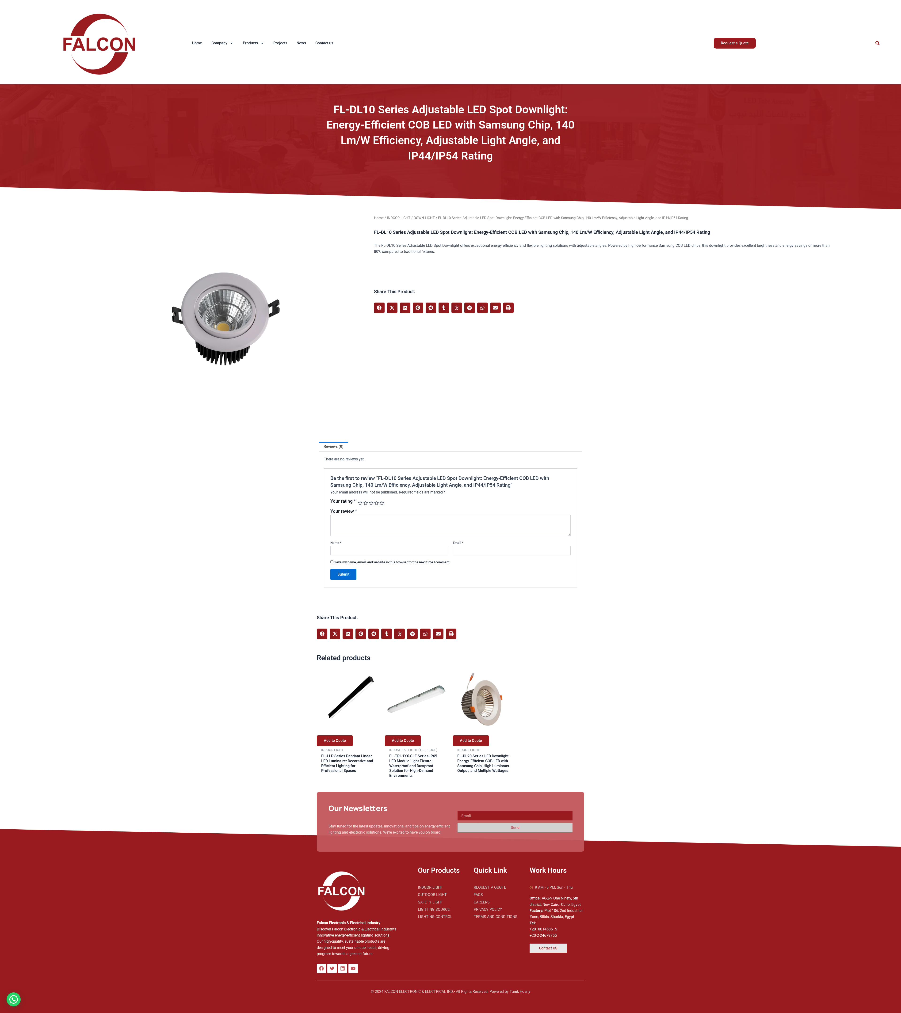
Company (219, 43)
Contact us (324, 43)
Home (197, 43)
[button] (877, 43)
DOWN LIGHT (424, 218)
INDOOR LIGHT (398, 218)
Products (250, 43)
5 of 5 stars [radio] (382, 503)
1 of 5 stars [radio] (360, 503)
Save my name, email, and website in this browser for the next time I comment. (392, 562)
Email (458, 543)
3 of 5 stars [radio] (371, 503)
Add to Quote (335, 740)
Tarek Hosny (520, 991)
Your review (343, 511)
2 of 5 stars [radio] (365, 503)
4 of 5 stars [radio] (376, 503)
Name (335, 543)
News (301, 43)
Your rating (343, 501)
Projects (280, 43)
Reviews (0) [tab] (334, 446)
